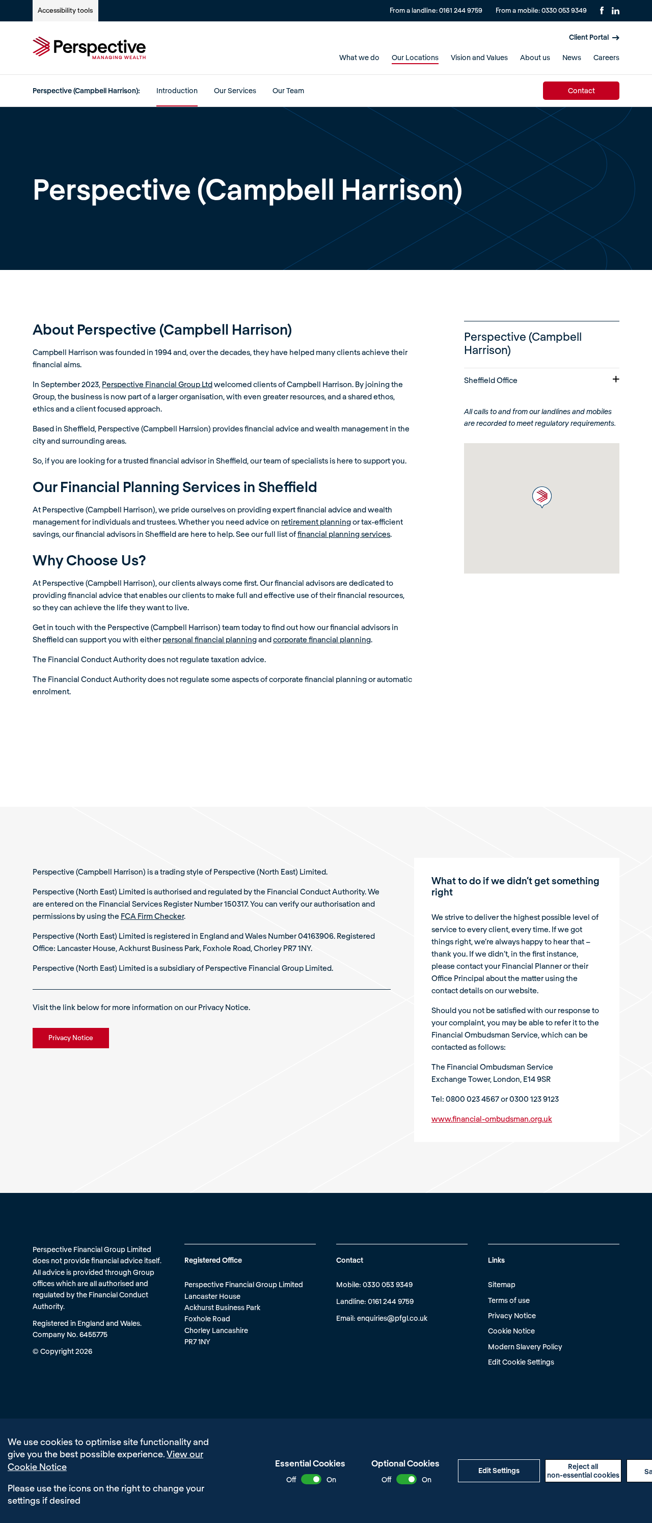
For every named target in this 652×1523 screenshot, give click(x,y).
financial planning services (343, 533)
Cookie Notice (511, 1330)
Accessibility (65, 10)
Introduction (177, 90)
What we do (359, 57)
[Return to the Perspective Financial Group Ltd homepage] (89, 48)
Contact (581, 90)
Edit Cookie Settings (521, 1361)
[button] (542, 497)
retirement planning (316, 521)
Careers (606, 57)
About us (535, 57)
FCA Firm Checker (152, 915)
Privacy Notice (512, 1315)
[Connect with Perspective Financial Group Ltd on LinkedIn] (615, 10)
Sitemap (501, 1284)
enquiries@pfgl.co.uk (392, 1318)
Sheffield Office (491, 380)
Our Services (235, 90)
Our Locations (415, 57)
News (571, 57)
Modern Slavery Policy (525, 1346)
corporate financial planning (322, 639)
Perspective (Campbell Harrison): (86, 90)
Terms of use (509, 1300)
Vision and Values (479, 57)
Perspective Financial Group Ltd (157, 384)
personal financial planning (209, 639)
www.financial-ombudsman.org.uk (491, 1118)
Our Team (288, 90)
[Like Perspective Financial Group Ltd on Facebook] (602, 10)
